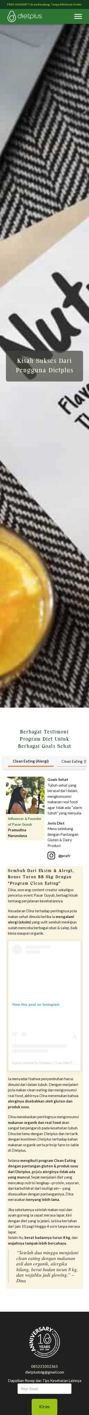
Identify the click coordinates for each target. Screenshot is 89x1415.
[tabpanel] (44, 1033)
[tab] (31, 761)
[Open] (78, 16)
